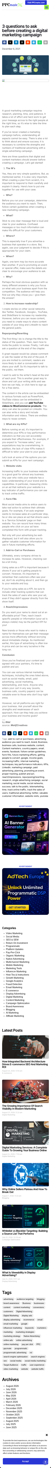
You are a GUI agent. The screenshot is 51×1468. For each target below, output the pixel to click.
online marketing (11, 1344)
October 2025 (13, 1414)
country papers (29, 748)
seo (5, 1361)
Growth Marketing (15, 978)
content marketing (22, 1307)
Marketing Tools (14, 968)
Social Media (12, 936)
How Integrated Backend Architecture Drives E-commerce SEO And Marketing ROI (25, 1064)
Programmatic (13, 946)
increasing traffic (10, 761)
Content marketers (11, 748)
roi (31, 1352)
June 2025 (11, 1427)
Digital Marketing (14, 997)
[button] (46, 1435)
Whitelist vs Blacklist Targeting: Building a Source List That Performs (25, 1232)
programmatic (21, 1348)
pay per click (27, 1344)
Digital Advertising (24, 1311)
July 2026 (11, 1389)
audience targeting (25, 1299)
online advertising (24, 1340)
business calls (9, 745)
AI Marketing (12, 1012)
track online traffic (17, 789)
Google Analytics (14, 981)
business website (26, 745)
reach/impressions (11, 777)
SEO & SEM (12, 940)
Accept (25, 1461)
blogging (40, 1299)
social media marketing (35, 1361)
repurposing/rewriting (33, 777)
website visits (32, 796)
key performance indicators (28, 764)
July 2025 (11, 1424)
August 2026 (12, 1386)
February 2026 (13, 1405)
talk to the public (20, 786)
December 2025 (14, 1408)
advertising (40, 739)
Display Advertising (15, 994)
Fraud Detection (14, 984)
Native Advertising (15, 959)
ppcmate (7, 1348)
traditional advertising (20, 793)
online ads (8, 1340)
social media (19, 783)
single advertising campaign (26, 780)
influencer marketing (13, 1328)
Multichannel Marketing (17, 962)
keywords (29, 1328)
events (5, 751)
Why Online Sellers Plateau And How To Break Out (24, 1190)
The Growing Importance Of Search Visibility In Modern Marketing (22, 1107)
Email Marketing (14, 987)
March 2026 (12, 1402)
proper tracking (10, 773)
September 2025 (14, 1418)
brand (34, 742)
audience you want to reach (16, 742)
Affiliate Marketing (15, 1016)
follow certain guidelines (33, 751)
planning (18, 770)
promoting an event (34, 770)
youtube (44, 796)
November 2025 (14, 1411)
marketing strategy (12, 1336)
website (24, 1369)
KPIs (46, 764)
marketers (41, 1328)
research (6, 780)
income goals (36, 758)
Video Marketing (14, 933)
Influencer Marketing (16, 971)
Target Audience (11, 1365)
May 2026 (11, 1395)
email (41, 748)
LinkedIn (6, 767)
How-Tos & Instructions (17, 975)
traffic (23, 1365)
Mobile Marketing (14, 965)
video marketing (11, 1369)
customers (8, 1311)
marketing (8, 1332)
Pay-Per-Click (13, 952)
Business (42, 742)
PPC (38, 1344)
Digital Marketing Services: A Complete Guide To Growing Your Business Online (24, 1149)
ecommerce (29, 1319)
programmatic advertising (15, 1352)
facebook (15, 751)
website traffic (37, 1369)
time (4, 789)
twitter (35, 793)
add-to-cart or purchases (21, 739)
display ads (27, 1315)
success (6, 786)
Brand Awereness (15, 1006)
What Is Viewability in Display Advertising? (19, 1274)
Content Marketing (15, 1000)
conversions (38, 1307)
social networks (35, 783)
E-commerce (12, 990)
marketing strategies (25, 1332)
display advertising (12, 1319)
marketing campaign (22, 767)
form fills (6, 754)
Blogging (10, 1009)
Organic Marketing (15, 955)
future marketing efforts (24, 754)
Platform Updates (14, 949)
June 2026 (11, 1392)
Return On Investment (17, 943)
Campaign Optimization (18, 1003)
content (40, 745)
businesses (39, 1303)
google (24, 758)
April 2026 (11, 1399)
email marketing (11, 1324)
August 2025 (12, 1421)
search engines (38, 1356)
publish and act (26, 773)
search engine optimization (16, 1356)
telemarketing (36, 786)
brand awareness (11, 1303)
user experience (37, 1365)
